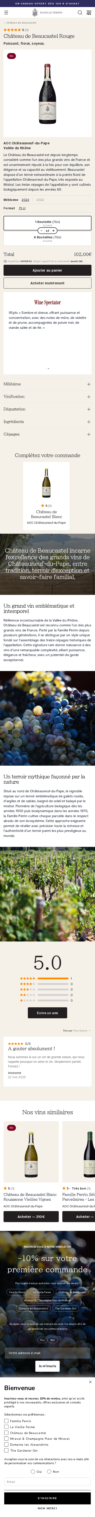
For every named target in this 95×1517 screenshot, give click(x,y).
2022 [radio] (40, 199)
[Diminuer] (41, 230)
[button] (47, 223)
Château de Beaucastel (21, 23)
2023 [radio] (25, 199)
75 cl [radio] (22, 208)
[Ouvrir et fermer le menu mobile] (6, 12)
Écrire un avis (47, 1012)
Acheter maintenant (47, 283)
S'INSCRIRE (47, 1498)
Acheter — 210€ (31, 1216)
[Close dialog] (90, 1382)
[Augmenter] (53, 230)
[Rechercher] (80, 12)
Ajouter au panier (47, 270)
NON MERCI (47, 1508)
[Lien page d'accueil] (47, 12)
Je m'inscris (47, 1366)
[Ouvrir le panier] (88, 12)
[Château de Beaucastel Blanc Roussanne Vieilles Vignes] (31, 1171)
